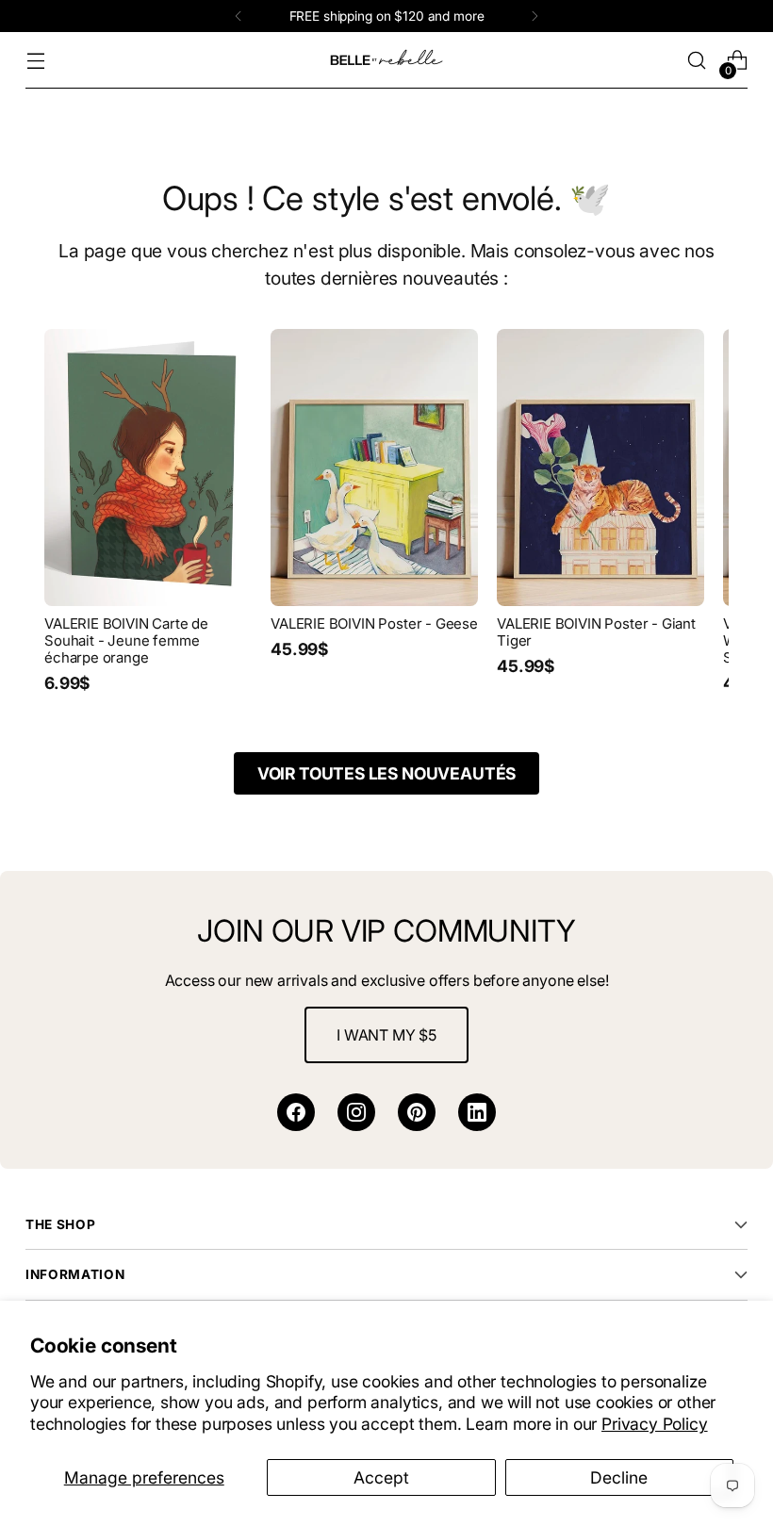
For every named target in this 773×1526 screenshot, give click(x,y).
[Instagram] (356, 1112)
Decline (619, 1477)
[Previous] (238, 16)
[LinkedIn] (477, 1112)
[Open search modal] (697, 60)
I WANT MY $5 (386, 1035)
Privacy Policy (654, 1424)
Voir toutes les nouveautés (386, 773)
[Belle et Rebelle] (386, 60)
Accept (381, 1477)
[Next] (534, 16)
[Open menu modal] (35, 60)
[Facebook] (296, 1112)
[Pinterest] (417, 1112)
